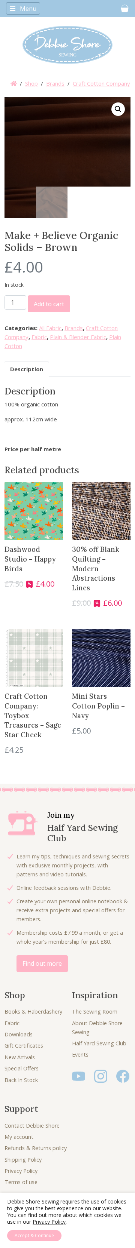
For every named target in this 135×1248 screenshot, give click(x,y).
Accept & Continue (34, 1235)
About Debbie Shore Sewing (97, 1028)
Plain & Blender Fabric (78, 337)
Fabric (39, 337)
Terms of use (21, 1182)
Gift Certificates (23, 1045)
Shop (31, 83)
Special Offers (21, 1068)
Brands (55, 83)
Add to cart (49, 304)
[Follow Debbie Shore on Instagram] (100, 1075)
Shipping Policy (23, 1159)
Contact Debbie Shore (32, 1125)
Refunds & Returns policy (35, 1148)
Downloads (18, 1034)
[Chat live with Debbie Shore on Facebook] (122, 1075)
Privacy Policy (21, 1170)
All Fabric (50, 328)
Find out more (42, 963)
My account (18, 1136)
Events (80, 1054)
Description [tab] (26, 369)
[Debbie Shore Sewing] (67, 45)
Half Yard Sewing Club (99, 1043)
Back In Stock (21, 1079)
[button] (118, 109)
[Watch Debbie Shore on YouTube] (78, 1075)
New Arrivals (19, 1057)
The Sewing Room (94, 1011)
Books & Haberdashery (33, 1011)
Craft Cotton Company (101, 83)
